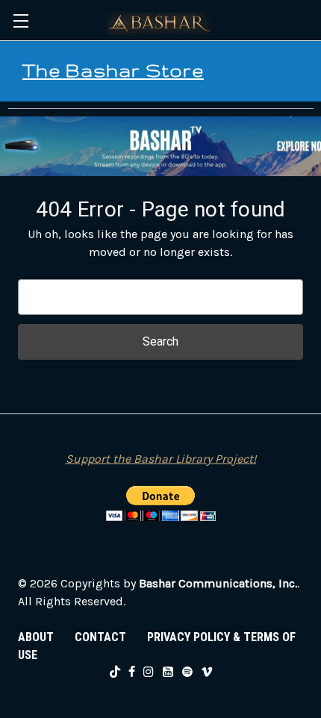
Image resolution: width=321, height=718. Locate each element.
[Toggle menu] (20, 20)
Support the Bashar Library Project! (161, 459)
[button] (160, 146)
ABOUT (36, 637)
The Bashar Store (113, 70)
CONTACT (100, 637)
